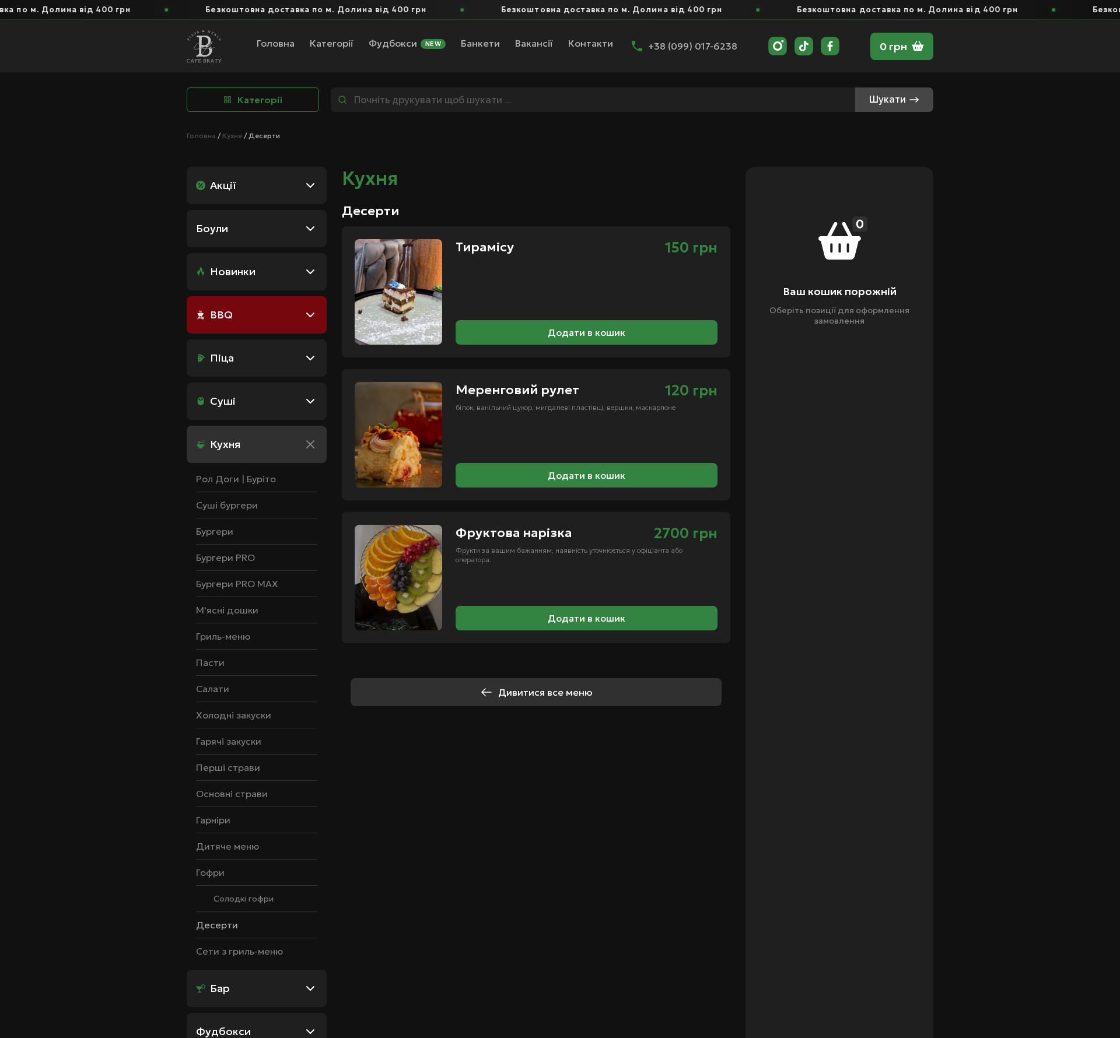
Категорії (332, 43)
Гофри (210, 872)
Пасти (210, 662)
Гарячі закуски (228, 741)
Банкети (480, 43)
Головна (276, 43)
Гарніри (213, 820)
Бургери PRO (225, 557)
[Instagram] (777, 46)
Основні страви (232, 793)
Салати (212, 689)
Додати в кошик (586, 332)
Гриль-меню (223, 636)
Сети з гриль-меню (239, 951)
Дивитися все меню (545, 692)
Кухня (232, 135)
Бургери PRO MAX (237, 584)
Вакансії (534, 43)
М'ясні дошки (227, 610)
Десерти (217, 925)
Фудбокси (405, 44)
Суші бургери (227, 505)
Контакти (590, 43)
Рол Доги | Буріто (236, 479)
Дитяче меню (227, 846)
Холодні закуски (233, 715)
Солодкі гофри (244, 898)
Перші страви (228, 767)
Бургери (214, 531)
